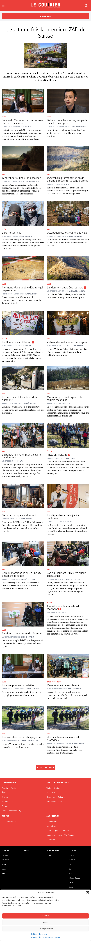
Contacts (5, 806)
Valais (4, 864)
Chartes (5, 797)
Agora (49, 603)
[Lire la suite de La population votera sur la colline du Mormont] (23, 435)
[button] (87, 892)
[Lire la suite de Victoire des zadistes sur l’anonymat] (68, 323)
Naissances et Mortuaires (55, 797)
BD (70, 869)
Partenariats (51, 793)
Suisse (27, 851)
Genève (5, 855)
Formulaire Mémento (54, 802)
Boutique (6, 816)
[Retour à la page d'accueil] (45, 5)
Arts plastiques (74, 878)
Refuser (45, 922)
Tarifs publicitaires (53, 788)
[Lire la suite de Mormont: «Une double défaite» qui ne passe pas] (23, 268)
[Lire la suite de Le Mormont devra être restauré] (68, 268)
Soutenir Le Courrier (9, 802)
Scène (4, 229)
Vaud (4, 117)
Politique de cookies (39, 934)
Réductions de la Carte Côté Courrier (60, 835)
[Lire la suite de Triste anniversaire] (68, 435)
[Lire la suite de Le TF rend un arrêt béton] (23, 323)
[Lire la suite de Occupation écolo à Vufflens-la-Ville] (68, 213)
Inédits (71, 883)
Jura (3, 873)
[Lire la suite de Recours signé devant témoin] (68, 666)
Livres (71, 864)
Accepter (45, 916)
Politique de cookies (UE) (11, 811)
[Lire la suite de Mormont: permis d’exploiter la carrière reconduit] (68, 378)
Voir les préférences (45, 929)
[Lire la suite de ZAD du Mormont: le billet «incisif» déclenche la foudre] (23, 553)
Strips (71, 887)
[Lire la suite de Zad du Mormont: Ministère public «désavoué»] (68, 553)
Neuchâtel (6, 860)
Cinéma (72, 855)
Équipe (4, 793)
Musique (72, 860)
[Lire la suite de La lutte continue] (23, 213)
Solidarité (50, 855)
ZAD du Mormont (54, 682)
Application (50, 840)
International (53, 851)
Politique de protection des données (45, 938)
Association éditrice (9, 788)
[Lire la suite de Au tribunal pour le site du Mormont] (23, 614)
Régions (5, 851)
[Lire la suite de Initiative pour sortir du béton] (23, 666)
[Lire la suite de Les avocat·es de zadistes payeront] (23, 718)
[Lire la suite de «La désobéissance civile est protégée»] (68, 718)
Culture (72, 851)
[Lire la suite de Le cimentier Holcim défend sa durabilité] (23, 378)
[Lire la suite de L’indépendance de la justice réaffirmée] (68, 496)
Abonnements (51, 822)
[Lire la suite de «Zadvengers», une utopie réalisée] (23, 158)
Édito (4, 339)
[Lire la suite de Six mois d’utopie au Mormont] (23, 496)
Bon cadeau (51, 826)
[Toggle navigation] (3, 5)
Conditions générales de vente (57, 831)
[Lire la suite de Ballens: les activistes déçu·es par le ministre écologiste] (68, 101)
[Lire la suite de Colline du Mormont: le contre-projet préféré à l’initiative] (23, 101)
